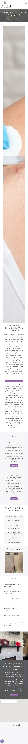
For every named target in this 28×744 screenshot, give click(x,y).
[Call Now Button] (2, 741)
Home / (8, 18)
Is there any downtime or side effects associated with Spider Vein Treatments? (13, 608)
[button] (14, 585)
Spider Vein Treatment (16, 18)
